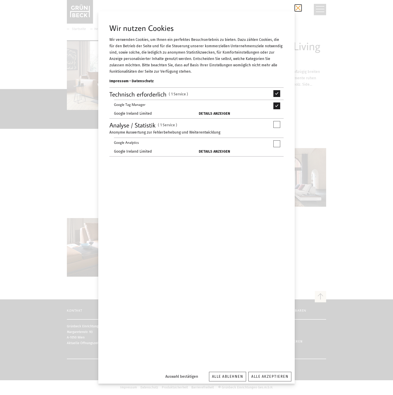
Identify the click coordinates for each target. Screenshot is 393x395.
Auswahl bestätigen (181, 376)
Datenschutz (143, 81)
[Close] (298, 8)
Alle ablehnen (227, 376)
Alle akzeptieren (269, 376)
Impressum (118, 81)
